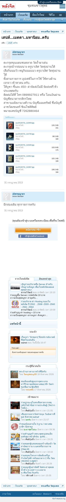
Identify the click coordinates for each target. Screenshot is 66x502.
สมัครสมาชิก (33, 230)
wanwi (24, 342)
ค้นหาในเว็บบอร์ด (11, 19)
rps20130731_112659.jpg (25, 123)
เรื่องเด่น (27, 19)
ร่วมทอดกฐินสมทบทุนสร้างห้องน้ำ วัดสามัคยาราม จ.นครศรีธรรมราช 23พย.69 (38, 446)
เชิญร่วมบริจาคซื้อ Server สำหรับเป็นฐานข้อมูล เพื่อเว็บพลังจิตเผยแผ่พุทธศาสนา (37, 287)
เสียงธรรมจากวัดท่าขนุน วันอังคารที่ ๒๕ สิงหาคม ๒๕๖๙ (38, 415)
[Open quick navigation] (63, 32)
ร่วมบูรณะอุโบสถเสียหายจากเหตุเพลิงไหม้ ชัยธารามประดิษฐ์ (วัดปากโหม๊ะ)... (38, 405)
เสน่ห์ (10, 43)
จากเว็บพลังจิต (22, 278)
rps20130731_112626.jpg (25, 145)
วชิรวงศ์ (29, 475)
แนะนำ (33, 331)
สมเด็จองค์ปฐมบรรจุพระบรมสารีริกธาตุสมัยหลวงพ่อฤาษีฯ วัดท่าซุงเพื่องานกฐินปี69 (37, 384)
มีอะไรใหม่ (38, 15)
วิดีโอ (52, 15)
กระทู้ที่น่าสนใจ (33, 366)
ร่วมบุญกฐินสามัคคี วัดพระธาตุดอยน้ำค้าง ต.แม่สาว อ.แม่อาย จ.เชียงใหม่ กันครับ (37, 470)
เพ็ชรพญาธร (18, 52)
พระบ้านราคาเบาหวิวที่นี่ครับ (32, 371)
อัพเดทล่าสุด (45, 278)
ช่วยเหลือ (59, 494)
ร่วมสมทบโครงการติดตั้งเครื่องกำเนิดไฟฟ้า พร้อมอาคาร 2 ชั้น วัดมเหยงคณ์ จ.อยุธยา (38, 458)
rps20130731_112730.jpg (25, 134)
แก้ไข (15, 43)
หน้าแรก (8, 15)
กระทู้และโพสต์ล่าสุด (45, 19)
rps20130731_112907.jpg (25, 167)
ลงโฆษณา (37, 494)
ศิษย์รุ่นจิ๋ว (30, 410)
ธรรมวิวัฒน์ (26, 292)
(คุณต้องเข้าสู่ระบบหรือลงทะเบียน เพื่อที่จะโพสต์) (38, 220)
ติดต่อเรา (47, 494)
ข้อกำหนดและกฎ (58, 499)
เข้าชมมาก (33, 397)
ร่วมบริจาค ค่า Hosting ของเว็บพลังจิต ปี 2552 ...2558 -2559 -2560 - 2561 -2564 (38, 304)
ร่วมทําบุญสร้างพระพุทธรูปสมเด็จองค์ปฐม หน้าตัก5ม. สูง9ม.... (36, 435)
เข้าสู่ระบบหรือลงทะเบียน (50, 2)
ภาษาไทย (6, 494)
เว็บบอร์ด (23, 15)
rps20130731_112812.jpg (25, 156)
